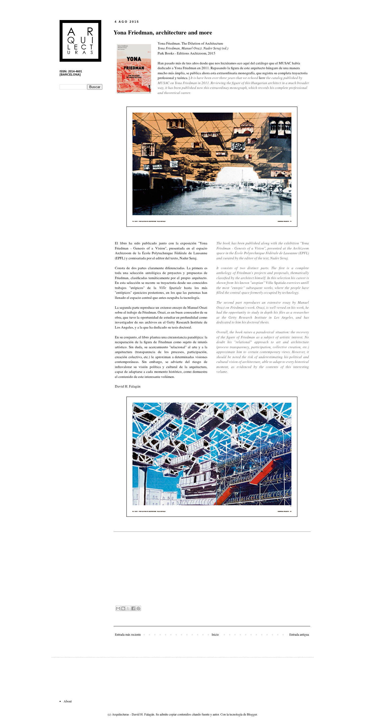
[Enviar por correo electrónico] (118, 608)
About (68, 701)
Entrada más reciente (128, 634)
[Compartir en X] (128, 608)
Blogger (252, 714)
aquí (246, 63)
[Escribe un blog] (123, 608)
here (262, 77)
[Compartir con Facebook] (133, 608)
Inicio (215, 634)
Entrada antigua (299, 634)
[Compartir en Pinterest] (138, 608)
